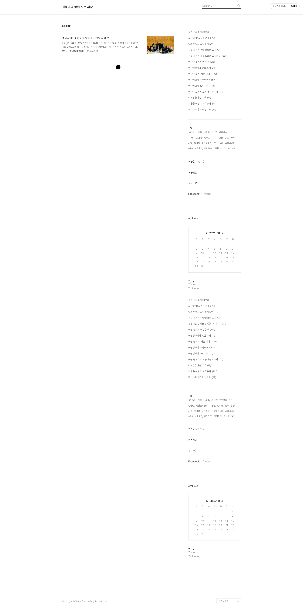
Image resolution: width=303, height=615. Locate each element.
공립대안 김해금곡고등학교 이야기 (207, 55)
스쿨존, (207, 132)
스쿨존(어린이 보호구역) (203, 103)
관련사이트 (223, 601)
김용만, (191, 138)
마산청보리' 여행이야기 (202, 79)
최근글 (191, 161)
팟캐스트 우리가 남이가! (202, 109)
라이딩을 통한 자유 (199, 97)
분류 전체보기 (198, 32)
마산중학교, (207, 143)
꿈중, (213, 138)
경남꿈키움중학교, (219, 132)
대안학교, (218, 148)
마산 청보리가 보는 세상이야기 (205, 91)
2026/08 (215, 501)
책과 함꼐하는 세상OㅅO (230, 573)
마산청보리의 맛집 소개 (201, 67)
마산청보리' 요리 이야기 (202, 85)
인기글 (201, 161)
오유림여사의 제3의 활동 (230, 562)
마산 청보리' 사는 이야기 (203, 73)
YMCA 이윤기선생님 (228, 533)
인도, (227, 138)
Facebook (194, 193)
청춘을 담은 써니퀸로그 (229, 578)
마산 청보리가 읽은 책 (201, 61)
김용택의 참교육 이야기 (229, 556)
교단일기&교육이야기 (201, 38)
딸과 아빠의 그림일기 (200, 44)
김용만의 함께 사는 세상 (77, 7)
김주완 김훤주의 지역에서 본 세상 (229, 548)
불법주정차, (218, 143)
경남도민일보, (230, 148)
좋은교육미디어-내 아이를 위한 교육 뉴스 (229, 587)
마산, (231, 132)
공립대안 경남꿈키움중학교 (73, 51)
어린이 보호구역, (195, 148)
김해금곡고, (230, 143)
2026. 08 (214, 233)
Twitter (207, 193)
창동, (233, 138)
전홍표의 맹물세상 (227, 539)
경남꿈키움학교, (203, 138)
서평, (190, 143)
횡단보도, (208, 148)
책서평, (197, 143)
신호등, (220, 138)
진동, (200, 132)
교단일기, (192, 132)
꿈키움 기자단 (225, 595)
